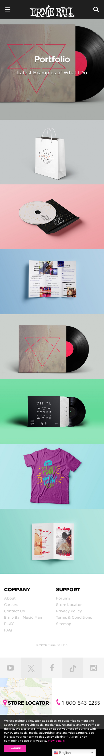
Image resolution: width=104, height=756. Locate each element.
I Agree (15, 748)
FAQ (8, 630)
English (64, 753)
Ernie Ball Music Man (23, 617)
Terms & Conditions (74, 617)
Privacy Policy (69, 611)
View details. (56, 740)
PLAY (9, 624)
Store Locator (69, 604)
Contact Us (14, 611)
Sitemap (63, 624)
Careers (11, 604)
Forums (63, 598)
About (10, 598)
